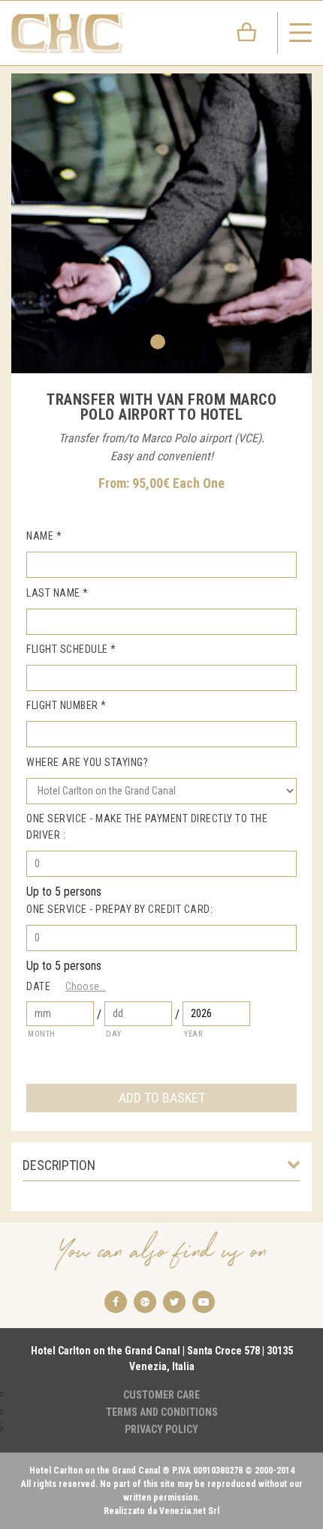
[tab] (161, 1169)
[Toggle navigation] (300, 33)
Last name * (57, 593)
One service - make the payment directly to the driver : (146, 826)
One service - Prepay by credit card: (119, 909)
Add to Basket (162, 1098)
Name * (44, 536)
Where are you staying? (87, 762)
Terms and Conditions (162, 1412)
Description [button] (59, 1165)
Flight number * (66, 705)
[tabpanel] (161, 223)
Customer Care (161, 1395)
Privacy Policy (161, 1429)
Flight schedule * (71, 649)
